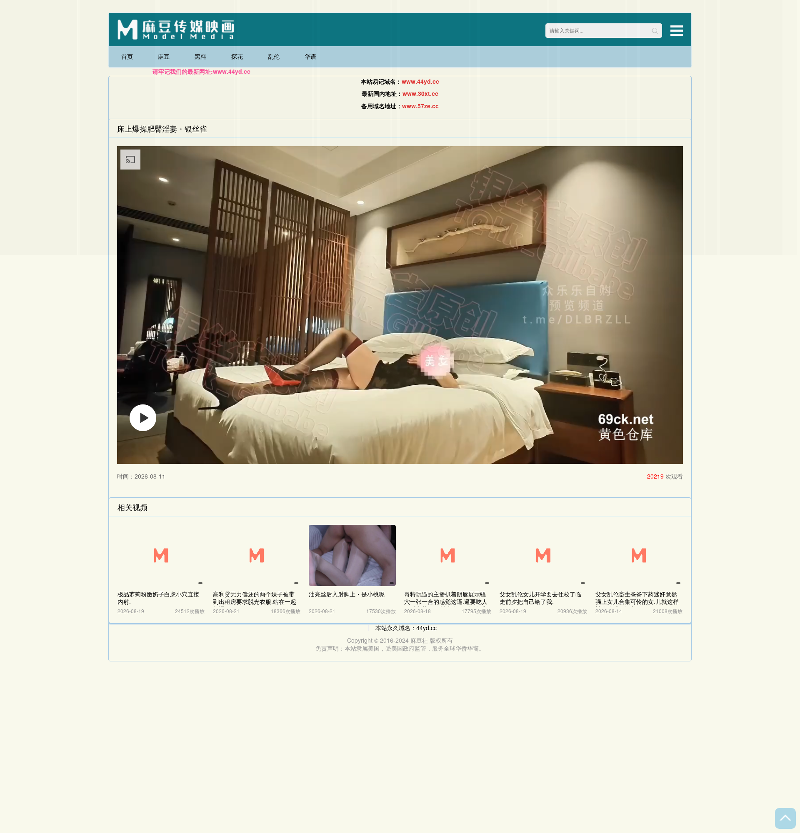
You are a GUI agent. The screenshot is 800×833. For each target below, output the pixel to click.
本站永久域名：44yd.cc (406, 628)
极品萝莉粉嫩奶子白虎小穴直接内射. (158, 598)
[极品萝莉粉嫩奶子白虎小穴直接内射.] (161, 555)
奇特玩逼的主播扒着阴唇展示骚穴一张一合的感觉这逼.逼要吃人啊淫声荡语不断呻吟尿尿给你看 (446, 601)
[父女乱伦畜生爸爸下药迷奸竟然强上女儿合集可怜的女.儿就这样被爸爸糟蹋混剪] (638, 555)
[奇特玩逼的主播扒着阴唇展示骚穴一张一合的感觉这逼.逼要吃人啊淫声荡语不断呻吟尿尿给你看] (447, 555)
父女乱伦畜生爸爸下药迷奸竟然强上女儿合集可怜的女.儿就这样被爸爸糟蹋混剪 (637, 601)
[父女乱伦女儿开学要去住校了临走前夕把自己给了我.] (543, 555)
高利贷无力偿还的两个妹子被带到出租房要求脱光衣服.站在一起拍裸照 (254, 601)
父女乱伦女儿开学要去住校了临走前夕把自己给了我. (540, 598)
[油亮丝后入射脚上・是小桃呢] (352, 555)
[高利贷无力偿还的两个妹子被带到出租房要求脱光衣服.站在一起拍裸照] (256, 555)
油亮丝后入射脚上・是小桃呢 (347, 594)
